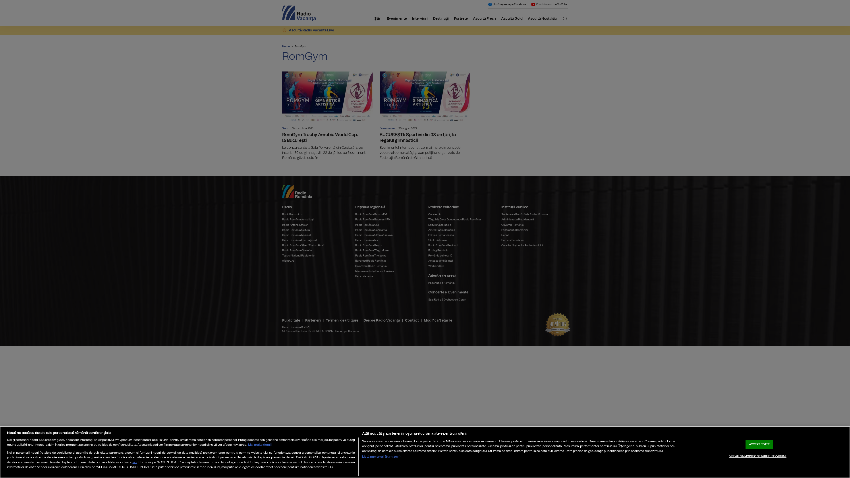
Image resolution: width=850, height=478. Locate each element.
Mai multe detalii (260, 444)
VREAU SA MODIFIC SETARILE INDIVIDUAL (757, 456)
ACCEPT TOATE (759, 444)
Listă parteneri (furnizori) (381, 456)
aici (135, 462)
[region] (425, 452)
